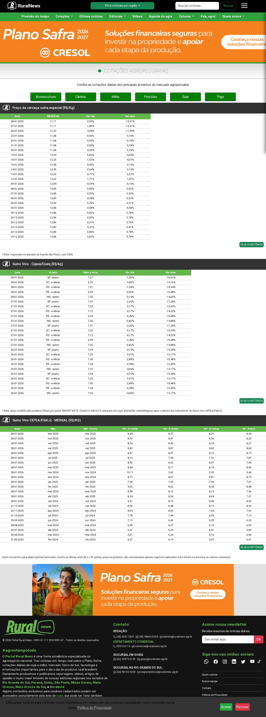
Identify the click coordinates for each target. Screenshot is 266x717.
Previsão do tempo (35, 16)
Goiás (48, 682)
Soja (185, 97)
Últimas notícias (91, 16)
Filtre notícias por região (121, 5)
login (60, 695)
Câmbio (80, 97)
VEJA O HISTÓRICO (251, 244)
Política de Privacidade (214, 695)
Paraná (36, 682)
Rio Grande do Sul (16, 682)
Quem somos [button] (232, 16)
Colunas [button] (185, 16)
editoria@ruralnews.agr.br (177, 636)
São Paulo (61, 682)
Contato (206, 688)
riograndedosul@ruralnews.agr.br (159, 672)
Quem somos (210, 674)
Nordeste (57, 687)
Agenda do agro (160, 16)
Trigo (220, 97)
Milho (115, 97)
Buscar (228, 6)
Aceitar (226, 707)
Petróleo (150, 97)
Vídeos (137, 16)
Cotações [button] (63, 16)
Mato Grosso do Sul (30, 687)
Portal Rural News (19, 656)
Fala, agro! (208, 16)
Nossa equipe (209, 681)
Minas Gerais (81, 682)
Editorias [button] (116, 16)
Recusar (242, 707)
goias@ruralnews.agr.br (153, 659)
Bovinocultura (46, 97)
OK (258, 639)
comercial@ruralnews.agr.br (151, 646)
